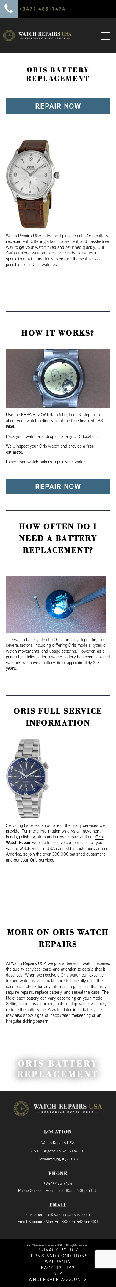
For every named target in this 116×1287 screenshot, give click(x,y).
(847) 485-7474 (58, 1183)
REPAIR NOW (58, 106)
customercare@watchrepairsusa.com (58, 1214)
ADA (58, 1273)
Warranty (58, 1261)
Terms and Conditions (58, 1256)
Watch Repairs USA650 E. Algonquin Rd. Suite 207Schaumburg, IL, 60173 (58, 1151)
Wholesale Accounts (58, 1279)
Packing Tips (58, 1267)
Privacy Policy (58, 1250)
